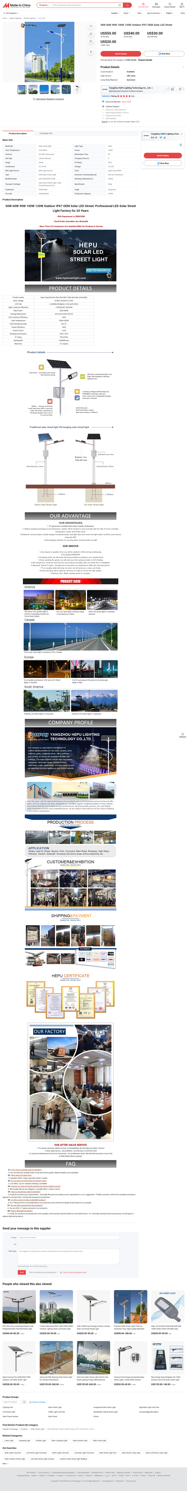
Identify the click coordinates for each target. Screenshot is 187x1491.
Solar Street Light (55, 1407)
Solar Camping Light (59, 1440)
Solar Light (42, 18)
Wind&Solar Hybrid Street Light (106, 1412)
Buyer (126, 13)
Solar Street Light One (107, 1453)
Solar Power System (10, 1416)
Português (51, 1475)
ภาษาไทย (135, 1475)
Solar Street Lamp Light (131, 1453)
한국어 (114, 1475)
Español (42, 1475)
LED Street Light (9, 1412)
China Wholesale (83, 1473)
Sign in (181, 6)
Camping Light (24, 1440)
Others (96, 1416)
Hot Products (31, 1473)
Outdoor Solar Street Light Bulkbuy (73, 1459)
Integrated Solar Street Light (105, 1407)
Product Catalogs (38, 1402)
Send (22, 1272)
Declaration (120, 1481)
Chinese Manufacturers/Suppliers (63, 1473)
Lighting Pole (8, 1407)
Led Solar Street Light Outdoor (42, 1459)
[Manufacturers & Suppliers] (16, 5)
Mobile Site (148, 1473)
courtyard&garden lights (148, 1412)
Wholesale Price (97, 1473)
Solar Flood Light (99, 1440)
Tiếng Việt (151, 1475)
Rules (183, 13)
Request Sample (145, 60)
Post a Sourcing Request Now (73, 1272)
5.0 (153, 137)
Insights (158, 1473)
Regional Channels (123, 1473)
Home (5, 18)
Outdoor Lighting (29, 18)
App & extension (153, 13)
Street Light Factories (60, 1453)
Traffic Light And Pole (56, 1412)
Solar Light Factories (13, 1453)
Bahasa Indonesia (164, 1475)
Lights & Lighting (15, 18)
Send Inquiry (121, 53)
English (34, 1475)
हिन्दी (127, 1475)
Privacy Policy (131, 1481)
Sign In (104, 121)
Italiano (80, 1475)
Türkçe (143, 1475)
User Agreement (107, 1481)
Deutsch (89, 1475)
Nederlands (98, 1475)
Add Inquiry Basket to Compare (50, 99)
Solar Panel (52, 1416)
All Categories (11, 13)
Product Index (137, 1473)
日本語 (121, 1475)
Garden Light (41, 1440)
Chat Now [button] (165, 53)
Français (60, 1475)
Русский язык (71, 1475)
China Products (43, 1473)
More (5, 1463)
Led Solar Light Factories (84, 1453)
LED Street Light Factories (36, 1453)
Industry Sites (109, 1473)
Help (139, 13)
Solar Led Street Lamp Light (157, 1453)
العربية (107, 1475)
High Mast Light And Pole (149, 1407)
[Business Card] (181, 144)
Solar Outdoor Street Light (15, 1459)
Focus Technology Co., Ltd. (77, 1481)
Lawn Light (9, 1440)
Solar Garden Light (80, 1440)
